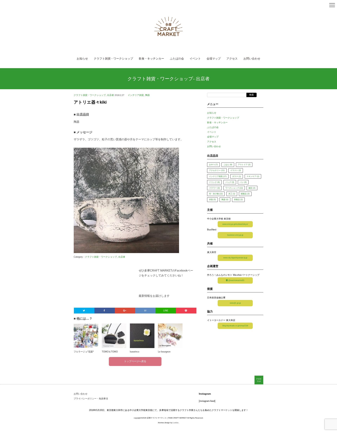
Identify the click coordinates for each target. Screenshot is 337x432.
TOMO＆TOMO (110, 351)
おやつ (213, 164)
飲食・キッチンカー (151, 58)
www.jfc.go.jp (235, 303)
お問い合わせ (251, 58)
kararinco (134, 351)
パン (243, 182)
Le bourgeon (164, 351)
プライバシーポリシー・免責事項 (91, 398)
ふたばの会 (177, 58)
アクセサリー (217, 170)
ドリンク (214, 182)
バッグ (229, 182)
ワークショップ (234, 188)
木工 (231, 194)
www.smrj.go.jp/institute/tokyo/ (235, 224)
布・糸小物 (216, 194)
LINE (165, 310)
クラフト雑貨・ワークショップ (113, 58)
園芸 (252, 188)
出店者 (203, 78)
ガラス (236, 176)
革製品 (238, 199)
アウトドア (244, 164)
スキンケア (253, 176)
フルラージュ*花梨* (84, 351)
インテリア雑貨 (136, 95)
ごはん (227, 164)
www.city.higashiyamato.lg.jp (235, 258)
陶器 (147, 95)
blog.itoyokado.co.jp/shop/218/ (235, 326)
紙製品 (245, 194)
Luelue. (176, 423)
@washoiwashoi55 (236, 280)
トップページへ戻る (135, 361)
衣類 (212, 199)
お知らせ (82, 58)
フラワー (214, 188)
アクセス (232, 58)
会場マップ (214, 58)
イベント (195, 58)
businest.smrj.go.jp (235, 235)
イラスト (235, 170)
